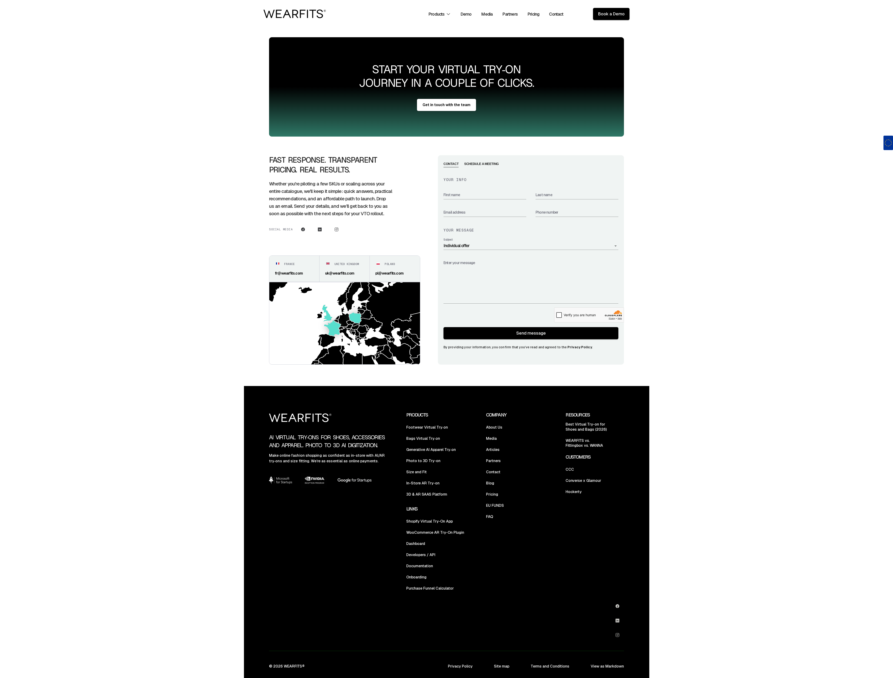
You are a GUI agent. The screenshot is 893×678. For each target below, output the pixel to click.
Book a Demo (611, 14)
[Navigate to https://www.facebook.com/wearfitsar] (303, 229)
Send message (531, 333)
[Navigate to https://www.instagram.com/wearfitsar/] (336, 229)
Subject (448, 240)
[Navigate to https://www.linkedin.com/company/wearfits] (319, 229)
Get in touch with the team (446, 104)
